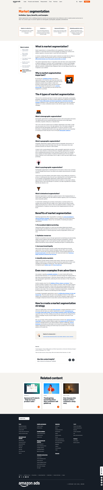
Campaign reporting (40, 447)
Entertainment (57, 431)
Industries (57, 424)
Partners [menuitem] (75, 438)
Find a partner (75, 440)
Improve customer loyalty (23, 433)
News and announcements (78, 435)
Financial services (58, 435)
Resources (75, 429)
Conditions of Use (27, 475)
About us (20, 475)
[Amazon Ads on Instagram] (23, 477)
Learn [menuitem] (74, 424)
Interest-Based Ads (41, 475)
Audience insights (40, 426)
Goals (25, 1)
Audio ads (20, 449)
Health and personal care (59, 438)
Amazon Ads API (64, 321)
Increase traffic (21, 429)
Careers (63, 475)
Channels (57, 453)
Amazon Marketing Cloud (41, 458)
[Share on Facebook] (101, 478)
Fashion (56, 433)
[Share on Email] (101, 485)
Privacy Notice (34, 475)
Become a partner (76, 442)
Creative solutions (41, 431)
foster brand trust (57, 265)
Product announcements (77, 427)
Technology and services (42, 455)
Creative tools (39, 437)
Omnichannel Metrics (40, 449)
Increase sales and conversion (24, 431)
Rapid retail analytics (40, 451)
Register (87, 1)
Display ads (21, 445)
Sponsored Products (22, 442)
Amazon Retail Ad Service (41, 464)
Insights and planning (41, 424)
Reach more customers (23, 427)
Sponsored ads (21, 440)
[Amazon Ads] (15, 1)
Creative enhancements (41, 433)
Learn (60, 1)
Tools (50, 1)
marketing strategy (47, 78)
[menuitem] (24, 446)
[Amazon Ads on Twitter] (21, 477)
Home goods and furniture (59, 440)
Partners (55, 1)
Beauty (56, 427)
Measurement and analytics (41, 441)
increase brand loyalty (40, 252)
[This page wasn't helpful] (70, 360)
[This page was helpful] (73, 360)
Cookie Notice (49, 475)
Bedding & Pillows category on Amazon (60, 283)
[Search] (76, 1)
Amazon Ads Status (57, 475)
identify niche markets (42, 219)
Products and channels (33, 1)
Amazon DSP (39, 456)
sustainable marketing (52, 274)
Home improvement (58, 442)
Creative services (40, 435)
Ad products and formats (22, 437)
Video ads (20, 447)
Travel (56, 449)
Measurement (44, 1)
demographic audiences (64, 130)
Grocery (56, 437)
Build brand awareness (22, 426)
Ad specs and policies (77, 431)
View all (20, 453)
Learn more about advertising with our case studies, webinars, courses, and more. (58, 336)
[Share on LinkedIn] (101, 482)
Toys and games (58, 448)
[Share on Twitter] (101, 480)
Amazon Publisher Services (41, 462)
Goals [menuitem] (20, 424)
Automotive (57, 426)
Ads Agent (39, 467)
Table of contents (24, 47)
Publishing (57, 444)
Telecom (56, 446)
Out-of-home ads (22, 451)
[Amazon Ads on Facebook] (28, 477)
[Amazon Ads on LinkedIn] (19, 477)
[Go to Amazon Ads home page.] (29, 484)
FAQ (74, 433)
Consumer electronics (59, 429)
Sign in (80, 1)
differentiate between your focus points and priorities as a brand (50, 58)
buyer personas (56, 309)
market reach (48, 265)
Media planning (39, 427)
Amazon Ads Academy (77, 426)
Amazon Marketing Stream (41, 445)
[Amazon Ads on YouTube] (26, 477)
